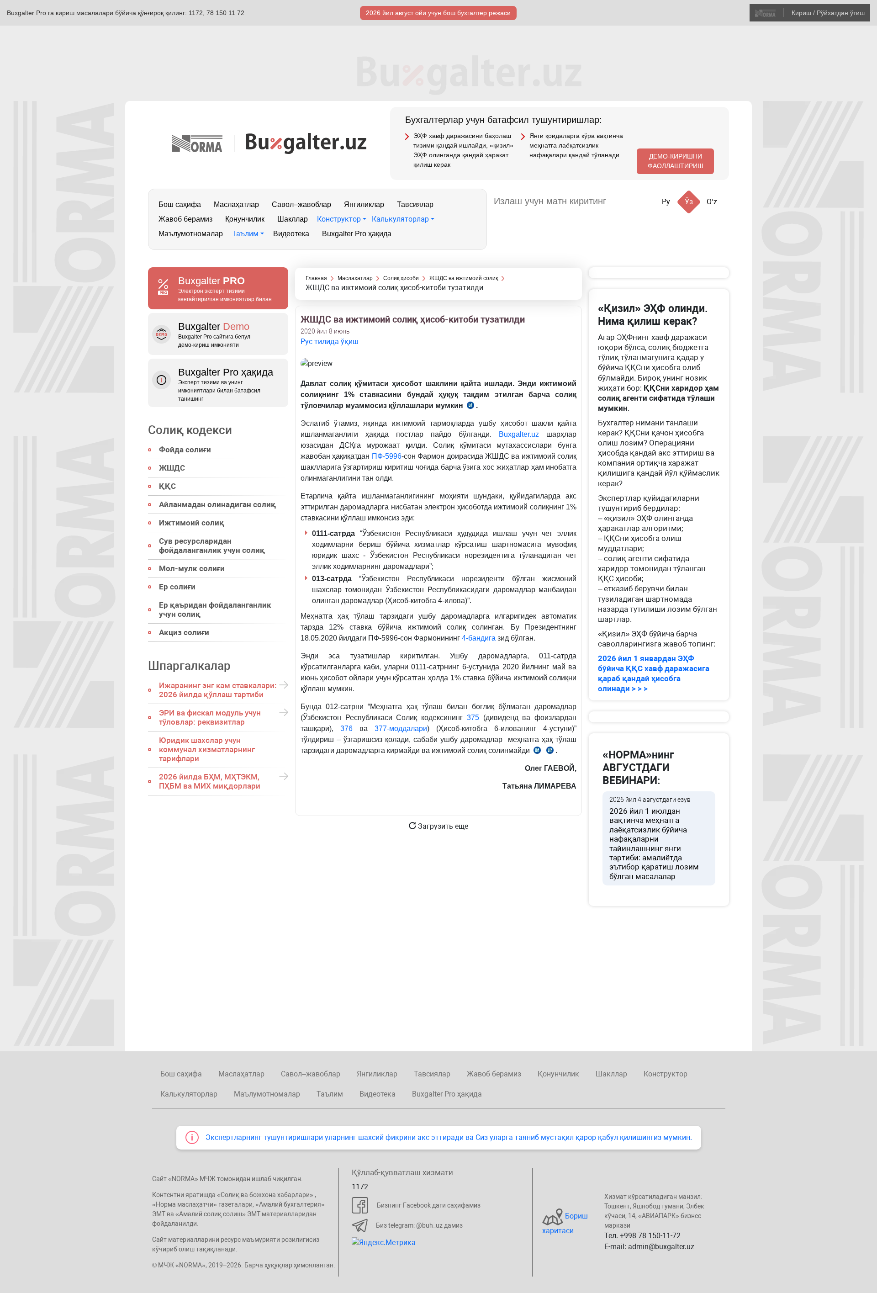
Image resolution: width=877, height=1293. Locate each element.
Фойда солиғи (185, 449)
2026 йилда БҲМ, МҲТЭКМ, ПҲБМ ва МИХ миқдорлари (209, 781)
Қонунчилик (244, 219)
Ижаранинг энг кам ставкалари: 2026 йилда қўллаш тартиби (218, 690)
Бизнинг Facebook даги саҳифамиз (429, 1205)
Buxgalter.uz (519, 434)
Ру (666, 201)
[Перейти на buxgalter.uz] (306, 142)
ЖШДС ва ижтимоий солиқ (463, 278)
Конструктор (339, 219)
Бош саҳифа (179, 204)
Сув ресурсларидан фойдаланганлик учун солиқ (212, 545)
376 (346, 728)
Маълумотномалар (190, 234)
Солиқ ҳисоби (401, 278)
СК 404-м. (550, 752)
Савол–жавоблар (301, 204)
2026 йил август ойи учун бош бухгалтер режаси (438, 12)
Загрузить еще (442, 826)
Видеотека (291, 234)
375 (473, 717)
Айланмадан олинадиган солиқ (217, 504)
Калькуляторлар (400, 219)
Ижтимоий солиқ (191, 522)
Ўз (689, 201)
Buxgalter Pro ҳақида (356, 234)
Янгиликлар (364, 204)
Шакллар (292, 219)
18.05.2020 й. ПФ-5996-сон (470, 407)
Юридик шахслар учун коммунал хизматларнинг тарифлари (207, 749)
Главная (316, 278)
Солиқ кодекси (190, 430)
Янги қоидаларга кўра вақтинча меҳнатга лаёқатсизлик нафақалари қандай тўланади (576, 145)
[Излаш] (622, 201)
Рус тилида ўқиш (330, 341)
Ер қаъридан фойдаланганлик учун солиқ (215, 609)
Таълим (245, 233)
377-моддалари (401, 728)
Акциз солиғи (184, 632)
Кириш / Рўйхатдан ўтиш (828, 12)
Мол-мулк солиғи (192, 568)
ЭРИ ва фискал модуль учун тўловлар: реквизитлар (210, 717)
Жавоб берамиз (185, 219)
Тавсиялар (415, 204)
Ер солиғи (177, 586)
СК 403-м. (537, 752)
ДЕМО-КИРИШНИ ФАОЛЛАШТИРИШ (675, 161)
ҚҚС (167, 486)
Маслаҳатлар (236, 204)
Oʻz (712, 201)
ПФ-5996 (387, 456)
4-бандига (479, 638)
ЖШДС (172, 467)
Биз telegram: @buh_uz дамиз (419, 1225)
